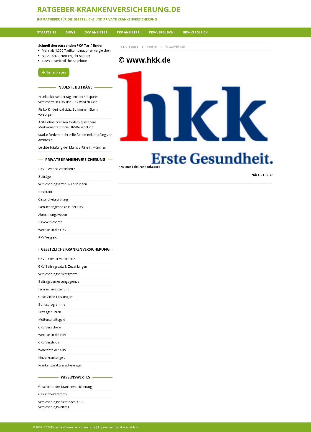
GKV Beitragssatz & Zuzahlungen (62, 266)
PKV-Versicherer (50, 222)
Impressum (105, 427)
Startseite (46, 32)
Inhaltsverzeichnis (127, 427)
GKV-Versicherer (50, 327)
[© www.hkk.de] (195, 161)
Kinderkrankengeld (51, 357)
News (70, 32)
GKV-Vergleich (195, 32)
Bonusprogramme (51, 304)
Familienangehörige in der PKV (60, 207)
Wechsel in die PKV (52, 335)
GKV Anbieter (95, 32)
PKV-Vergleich (161, 32)
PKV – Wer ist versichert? (56, 169)
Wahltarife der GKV (52, 350)
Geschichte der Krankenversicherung (65, 386)
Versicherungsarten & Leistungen (62, 184)
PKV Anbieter (128, 32)
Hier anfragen (56, 72)
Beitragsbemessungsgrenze (58, 281)
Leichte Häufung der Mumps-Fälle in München (72, 147)
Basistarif (45, 192)
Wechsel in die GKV (52, 230)
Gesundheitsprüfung (53, 199)
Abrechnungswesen (52, 214)
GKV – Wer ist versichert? (56, 259)
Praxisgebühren (49, 312)
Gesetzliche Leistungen (55, 297)
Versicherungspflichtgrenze (58, 274)
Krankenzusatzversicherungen (60, 365)
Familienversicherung (53, 289)
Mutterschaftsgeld (51, 319)
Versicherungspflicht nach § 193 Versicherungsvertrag (61, 404)
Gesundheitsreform (52, 394)
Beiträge (44, 176)
